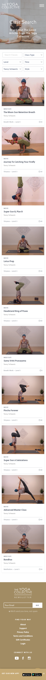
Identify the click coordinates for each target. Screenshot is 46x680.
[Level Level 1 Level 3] (12, 63)
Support (23, 628)
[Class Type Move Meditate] (33, 56)
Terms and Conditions (23, 635)
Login (23, 643)
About (23, 624)
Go (37, 605)
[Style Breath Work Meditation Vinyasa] (33, 70)
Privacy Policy (23, 632)
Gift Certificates (23, 639)
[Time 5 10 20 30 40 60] (33, 63)
